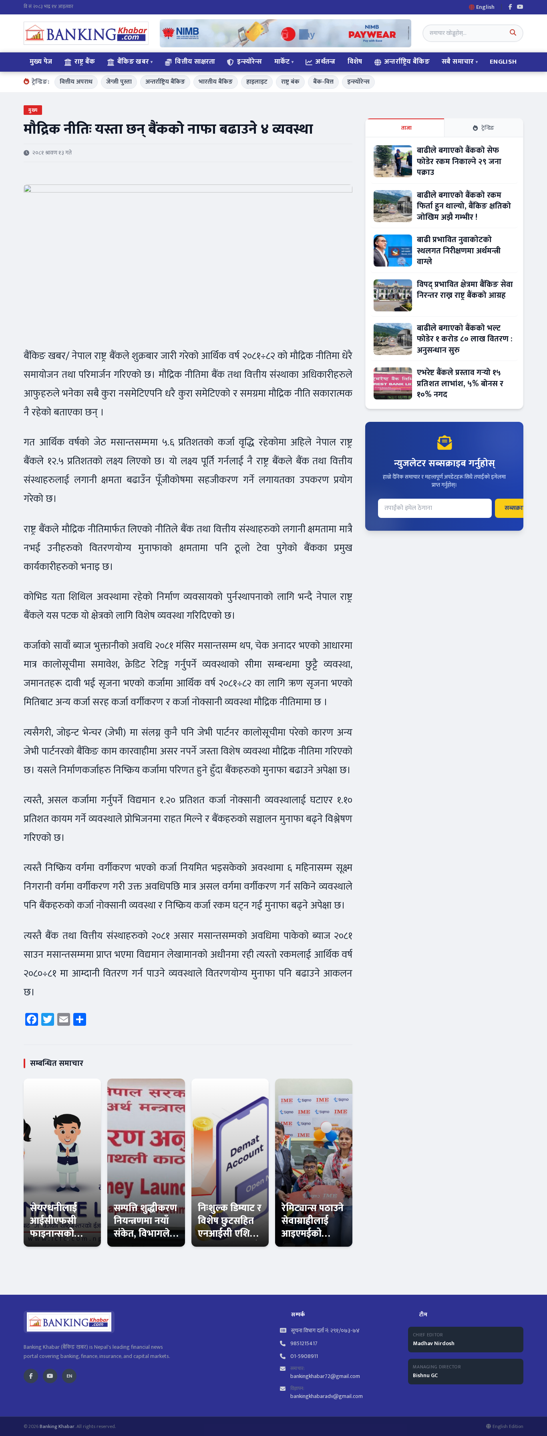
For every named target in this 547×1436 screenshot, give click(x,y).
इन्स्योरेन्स (249, 61)
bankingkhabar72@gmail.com (325, 1376)
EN (69, 1376)
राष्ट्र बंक (290, 81)
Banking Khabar (57, 1426)
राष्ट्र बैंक (84, 61)
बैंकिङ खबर (133, 61)
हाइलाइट (256, 81)
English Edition (508, 1426)
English (503, 61)
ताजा (406, 127)
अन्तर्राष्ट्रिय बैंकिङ (407, 61)
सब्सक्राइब (517, 508)
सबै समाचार (458, 61)
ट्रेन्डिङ (488, 127)
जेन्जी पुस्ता (119, 81)
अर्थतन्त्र (325, 61)
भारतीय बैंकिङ (216, 81)
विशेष (355, 61)
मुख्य (32, 110)
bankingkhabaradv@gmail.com (326, 1396)
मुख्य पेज (41, 61)
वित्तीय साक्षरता (195, 61)
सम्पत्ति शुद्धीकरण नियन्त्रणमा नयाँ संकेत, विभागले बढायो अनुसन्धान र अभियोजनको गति (145, 1240)
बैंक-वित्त (323, 81)
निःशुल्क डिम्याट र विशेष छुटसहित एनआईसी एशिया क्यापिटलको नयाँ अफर (229, 1234)
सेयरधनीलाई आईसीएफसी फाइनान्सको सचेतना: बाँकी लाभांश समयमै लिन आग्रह (56, 1240)
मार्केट (282, 61)
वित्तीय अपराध (76, 81)
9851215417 (304, 1344)
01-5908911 (304, 1356)
